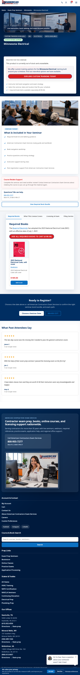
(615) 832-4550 (7, 623)
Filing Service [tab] (68, 216)
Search (40, 545)
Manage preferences (71, 671)
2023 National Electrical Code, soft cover (19, 262)
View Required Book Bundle (40, 204)
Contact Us (6, 510)
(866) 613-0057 (7, 655)
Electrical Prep (7, 599)
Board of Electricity (20, 228)
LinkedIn (25, 527)
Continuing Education (10, 596)
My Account (6, 503)
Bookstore (14, 267)
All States (5, 582)
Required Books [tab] (14, 216)
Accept (51, 671)
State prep (16, 626)
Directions (6, 626)
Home (4, 10)
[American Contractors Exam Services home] (10, 2)
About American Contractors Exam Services (19, 514)
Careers (5, 517)
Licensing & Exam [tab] (52, 216)
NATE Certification (9, 589)
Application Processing (11, 570)
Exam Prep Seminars (15, 10)
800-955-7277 (8, 195)
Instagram (15, 527)
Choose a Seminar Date (31, 313)
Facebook (6, 527)
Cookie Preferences (9, 521)
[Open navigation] (76, 2)
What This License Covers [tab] (33, 216)
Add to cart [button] (19, 283)
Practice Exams (8, 566)
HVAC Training (7, 585)
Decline (59, 671)
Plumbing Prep (8, 603)
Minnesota (28, 10)
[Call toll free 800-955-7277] (62, 2)
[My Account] (66, 2)
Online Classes (7, 563)
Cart (3, 507)
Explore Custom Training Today (40, 76)
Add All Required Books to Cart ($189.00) (32, 236)
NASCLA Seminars (9, 592)
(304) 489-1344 (7, 639)
